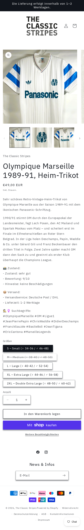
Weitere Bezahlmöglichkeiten (42, 434)
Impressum (44, 520)
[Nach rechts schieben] (79, 138)
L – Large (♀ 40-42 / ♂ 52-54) (27, 366)
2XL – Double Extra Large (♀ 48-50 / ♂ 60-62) (39, 383)
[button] (74, 26)
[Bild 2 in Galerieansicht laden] (42, 137)
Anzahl (7, 392)
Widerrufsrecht (70, 508)
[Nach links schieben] (4, 138)
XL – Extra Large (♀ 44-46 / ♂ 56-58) (32, 374)
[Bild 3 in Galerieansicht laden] (64, 137)
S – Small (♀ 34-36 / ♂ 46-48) (28, 348)
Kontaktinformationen (62, 514)
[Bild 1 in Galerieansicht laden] (20, 137)
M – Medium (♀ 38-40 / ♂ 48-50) (32, 358)
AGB (43, 514)
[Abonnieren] (64, 475)
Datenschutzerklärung (26, 514)
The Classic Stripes (26, 508)
